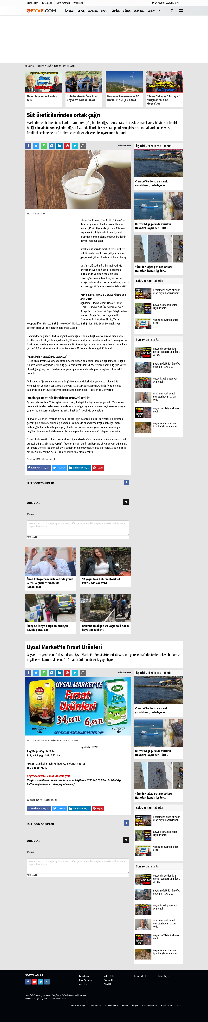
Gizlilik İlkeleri (167, 1005)
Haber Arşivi (163, 976)
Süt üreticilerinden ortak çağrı (61, 65)
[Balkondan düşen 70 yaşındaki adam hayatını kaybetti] (105, 608)
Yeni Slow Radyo (78, 1005)
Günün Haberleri (141, 976)
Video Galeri (109, 976)
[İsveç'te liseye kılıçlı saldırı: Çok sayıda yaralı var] (50, 608)
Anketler (83, 984)
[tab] (126, 483)
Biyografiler (109, 980)
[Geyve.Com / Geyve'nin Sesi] (41, 10)
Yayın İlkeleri (95, 1005)
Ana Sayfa (29, 65)
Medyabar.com (111, 1005)
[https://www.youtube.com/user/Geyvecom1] (34, 982)
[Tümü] (158, 10)
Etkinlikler (108, 984)
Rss (179, 1005)
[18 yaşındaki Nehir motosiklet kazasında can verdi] (105, 561)
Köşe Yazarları (85, 980)
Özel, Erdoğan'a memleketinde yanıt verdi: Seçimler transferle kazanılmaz (50, 583)
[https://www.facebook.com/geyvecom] (28, 982)
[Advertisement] (104, 40)
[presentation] (126, 482)
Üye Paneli (78, 2)
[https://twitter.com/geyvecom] (40, 982)
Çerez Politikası (149, 1005)
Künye (125, 1005)
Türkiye (40, 65)
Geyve (128, 145)
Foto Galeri (84, 976)
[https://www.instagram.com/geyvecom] (47, 982)
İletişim (135, 1005)
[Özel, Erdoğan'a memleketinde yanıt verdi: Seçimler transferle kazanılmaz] (50, 561)
